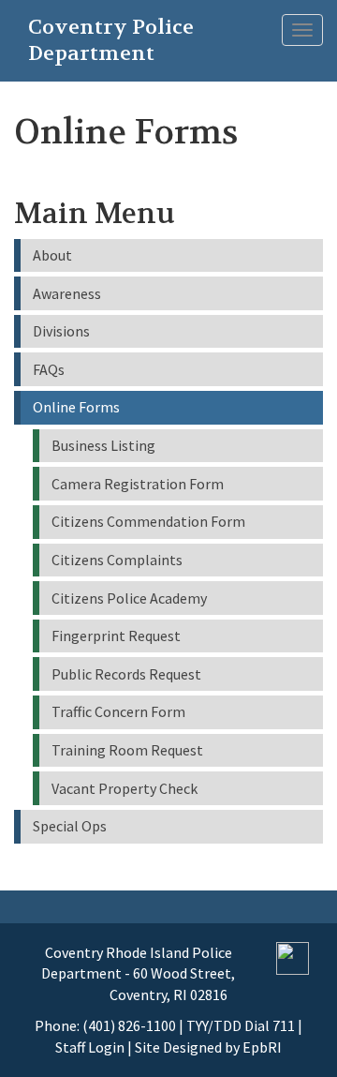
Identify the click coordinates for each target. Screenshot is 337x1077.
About (52, 255)
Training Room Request (127, 749)
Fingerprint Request (116, 635)
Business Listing (103, 445)
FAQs (49, 369)
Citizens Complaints (117, 559)
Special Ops (70, 825)
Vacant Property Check (124, 788)
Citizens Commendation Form (148, 521)
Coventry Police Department (111, 30)
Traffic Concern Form (118, 711)
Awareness (67, 293)
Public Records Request (126, 674)
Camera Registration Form (137, 483)
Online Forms (76, 406)
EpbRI (262, 1047)
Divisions (61, 331)
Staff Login (90, 1047)
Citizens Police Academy (129, 598)
